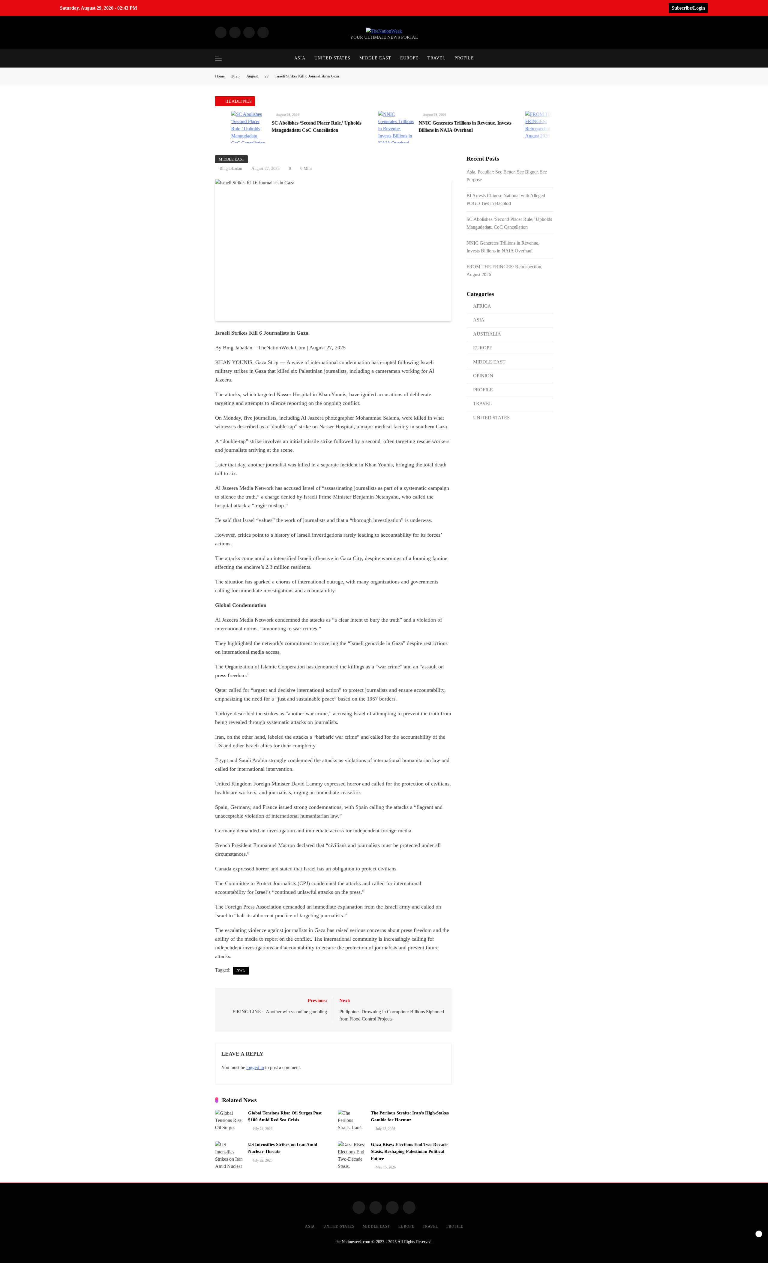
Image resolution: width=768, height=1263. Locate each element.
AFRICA (482, 306)
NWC (240, 970)
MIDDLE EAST (375, 58)
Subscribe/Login (688, 8)
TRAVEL (437, 58)
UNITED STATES (332, 58)
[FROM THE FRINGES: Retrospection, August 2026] (499, 127)
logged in (255, 1067)
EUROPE (409, 58)
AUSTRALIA (487, 333)
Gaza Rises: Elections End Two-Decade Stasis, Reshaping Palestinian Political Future (409, 1151)
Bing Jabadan (231, 168)
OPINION (483, 375)
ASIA (299, 58)
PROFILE (464, 58)
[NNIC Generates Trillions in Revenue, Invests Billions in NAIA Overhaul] (352, 127)
